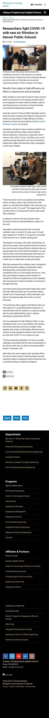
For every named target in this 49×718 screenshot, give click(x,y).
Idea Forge (9, 624)
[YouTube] (18, 656)
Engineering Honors (13, 587)
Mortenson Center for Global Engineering (21, 634)
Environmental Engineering (15, 522)
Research (9, 372)
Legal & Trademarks (17, 687)
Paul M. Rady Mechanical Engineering (20, 467)
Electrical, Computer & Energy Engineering (22, 462)
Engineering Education (14, 506)
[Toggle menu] (45, 12)
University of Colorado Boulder (15, 681)
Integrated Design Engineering (17, 527)
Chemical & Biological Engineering (18, 447)
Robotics (9, 537)
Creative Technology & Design (17, 496)
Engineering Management (15, 512)
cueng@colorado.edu (15, 667)
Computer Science (12, 457)
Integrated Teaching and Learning (18, 629)
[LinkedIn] (25, 656)
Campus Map (30, 687)
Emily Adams (21, 42)
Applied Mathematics (13, 486)
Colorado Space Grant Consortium (18, 576)
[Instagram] (32, 656)
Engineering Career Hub (14, 582)
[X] (12, 656)
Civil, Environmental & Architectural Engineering (24, 452)
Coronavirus (10, 376)
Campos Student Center (14, 561)
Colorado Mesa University (15, 571)
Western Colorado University (16, 640)
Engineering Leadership (14, 606)
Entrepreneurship (12, 611)
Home (5, 18)
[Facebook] (5, 656)
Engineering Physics (13, 517)
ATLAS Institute (11, 556)
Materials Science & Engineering (18, 532)
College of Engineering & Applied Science (22, 12)
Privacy (5, 687)
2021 (10, 18)
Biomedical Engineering (14, 491)
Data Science (10, 501)
